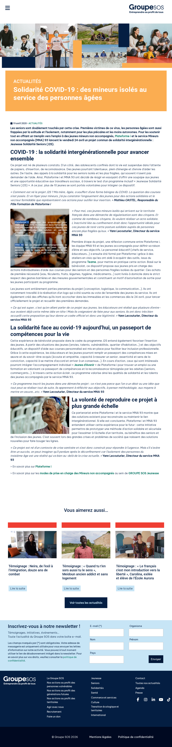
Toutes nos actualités (147, 683)
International (98, 715)
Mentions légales (100, 737)
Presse (139, 692)
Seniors (95, 683)
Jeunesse (96, 678)
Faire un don (53, 716)
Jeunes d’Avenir (84, 365)
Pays (93, 652)
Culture (95, 702)
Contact (140, 678)
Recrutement (54, 711)
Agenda (139, 688)
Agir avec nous (55, 707)
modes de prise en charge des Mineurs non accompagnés (77, 473)
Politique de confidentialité (136, 737)
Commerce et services (103, 697)
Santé (94, 692)
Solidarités (97, 688)
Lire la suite (17, 588)
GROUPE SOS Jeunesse (143, 473)
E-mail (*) (96, 626)
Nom (92, 639)
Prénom (134, 639)
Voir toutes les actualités (86, 602)
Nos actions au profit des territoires (61, 700)
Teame (91, 262)
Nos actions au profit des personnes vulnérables (61, 684)
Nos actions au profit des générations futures (61, 692)
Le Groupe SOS (55, 678)
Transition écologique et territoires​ (105, 708)
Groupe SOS (62, 737)
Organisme (136, 626)
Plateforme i (123, 136)
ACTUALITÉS (27, 81)
